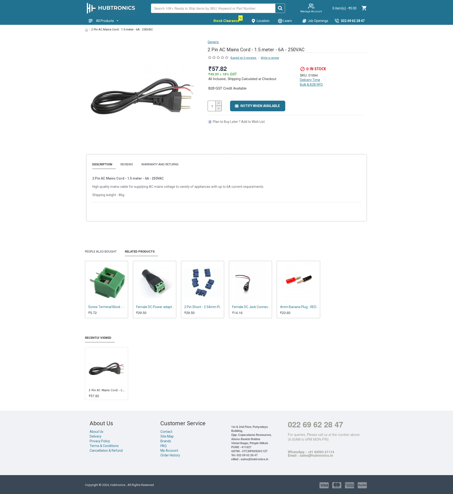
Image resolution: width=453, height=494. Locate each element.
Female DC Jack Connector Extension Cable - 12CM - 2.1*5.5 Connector (251, 307)
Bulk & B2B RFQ (311, 84)
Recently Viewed (98, 337)
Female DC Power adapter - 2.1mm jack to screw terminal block (155, 307)
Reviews (127, 164)
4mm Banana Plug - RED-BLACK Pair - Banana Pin (299, 307)
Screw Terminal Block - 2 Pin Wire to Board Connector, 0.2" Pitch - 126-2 (107, 307)
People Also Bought (101, 251)
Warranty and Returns (160, 164)
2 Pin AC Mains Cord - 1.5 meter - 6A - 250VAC (107, 390)
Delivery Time (310, 80)
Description (102, 164)
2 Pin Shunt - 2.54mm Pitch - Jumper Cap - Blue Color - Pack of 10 (203, 307)
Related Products (140, 251)
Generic (213, 42)
